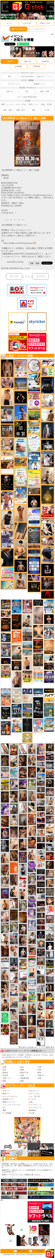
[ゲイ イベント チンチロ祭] (38, 674)
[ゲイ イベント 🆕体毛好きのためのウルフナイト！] (49, 892)
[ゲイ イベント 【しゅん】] (5, 990)
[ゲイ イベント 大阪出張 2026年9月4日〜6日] (41, 1023)
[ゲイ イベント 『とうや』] (22, 952)
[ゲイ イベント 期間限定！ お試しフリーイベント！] (34, 491)
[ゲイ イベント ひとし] (14, 832)
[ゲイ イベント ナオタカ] (49, 901)
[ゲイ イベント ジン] (7, 444)
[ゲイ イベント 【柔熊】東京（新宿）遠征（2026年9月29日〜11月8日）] (41, 1041)
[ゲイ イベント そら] (22, 773)
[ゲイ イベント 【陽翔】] (32, 760)
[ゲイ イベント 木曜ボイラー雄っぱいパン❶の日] (7, 500)
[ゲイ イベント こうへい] (5, 939)
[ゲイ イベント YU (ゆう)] (20, 566)
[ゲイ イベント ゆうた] (47, 476)
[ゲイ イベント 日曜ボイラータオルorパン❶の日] (49, 838)
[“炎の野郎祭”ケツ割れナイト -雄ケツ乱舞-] (27, 122)
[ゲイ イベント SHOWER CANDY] (49, 677)
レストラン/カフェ (10, 1096)
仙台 (22, 1067)
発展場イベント (40, 84)
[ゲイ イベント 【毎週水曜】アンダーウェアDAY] (41, 758)
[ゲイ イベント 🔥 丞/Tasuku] (41, 909)
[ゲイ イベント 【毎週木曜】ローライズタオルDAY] (47, 595)
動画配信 (32, 1110)
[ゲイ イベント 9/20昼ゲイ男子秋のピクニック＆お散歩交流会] (5, 928)
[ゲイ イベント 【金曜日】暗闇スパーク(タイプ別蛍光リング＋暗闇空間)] (6, 604)
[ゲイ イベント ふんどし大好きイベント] (41, 979)
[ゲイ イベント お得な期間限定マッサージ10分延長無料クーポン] (47, 527)
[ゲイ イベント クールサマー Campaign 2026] (34, 382)
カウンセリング (35, 1107)
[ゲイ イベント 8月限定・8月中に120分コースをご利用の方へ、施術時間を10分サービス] (34, 443)
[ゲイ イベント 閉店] (16, 696)
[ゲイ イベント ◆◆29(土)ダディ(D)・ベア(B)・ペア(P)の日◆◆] (49, 987)
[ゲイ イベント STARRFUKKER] (5, 833)
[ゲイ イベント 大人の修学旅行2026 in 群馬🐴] (6, 697)
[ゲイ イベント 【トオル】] (22, 820)
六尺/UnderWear (27, 76)
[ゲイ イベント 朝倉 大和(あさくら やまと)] (7, 383)
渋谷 (39, 1070)
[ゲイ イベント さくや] (22, 749)
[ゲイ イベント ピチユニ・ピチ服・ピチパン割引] (14, 939)
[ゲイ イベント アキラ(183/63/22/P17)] (49, 937)
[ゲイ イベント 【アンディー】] (41, 858)
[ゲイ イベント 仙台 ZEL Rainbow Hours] (32, 962)
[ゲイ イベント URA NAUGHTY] (34, 538)
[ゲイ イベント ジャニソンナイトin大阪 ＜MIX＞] (22, 857)
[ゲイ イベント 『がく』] (22, 929)
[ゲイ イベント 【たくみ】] (22, 986)
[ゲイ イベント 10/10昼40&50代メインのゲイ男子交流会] (22, 905)
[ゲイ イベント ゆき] (5, 749)
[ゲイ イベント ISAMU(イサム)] (34, 501)
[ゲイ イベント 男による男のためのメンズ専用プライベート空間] (34, 565)
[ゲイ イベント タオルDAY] (38, 603)
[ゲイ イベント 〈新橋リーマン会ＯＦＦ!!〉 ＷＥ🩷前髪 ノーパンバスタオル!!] (5, 773)
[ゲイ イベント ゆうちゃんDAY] (34, 461)
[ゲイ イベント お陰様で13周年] (34, 415)
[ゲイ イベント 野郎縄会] (32, 819)
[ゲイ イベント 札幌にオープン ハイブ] (49, 695)
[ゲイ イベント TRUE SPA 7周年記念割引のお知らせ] (20, 447)
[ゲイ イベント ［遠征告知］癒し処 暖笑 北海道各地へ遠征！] (20, 549)
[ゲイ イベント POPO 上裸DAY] (32, 997)
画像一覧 (27, 61)
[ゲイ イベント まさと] (5, 797)
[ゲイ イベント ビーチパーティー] (27, 710)
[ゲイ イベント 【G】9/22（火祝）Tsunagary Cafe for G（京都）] (41, 764)
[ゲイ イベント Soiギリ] (32, 950)
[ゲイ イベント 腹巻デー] (32, 925)
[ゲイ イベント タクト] (16, 679)
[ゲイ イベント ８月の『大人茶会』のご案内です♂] (38, 660)
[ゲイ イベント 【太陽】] (32, 796)
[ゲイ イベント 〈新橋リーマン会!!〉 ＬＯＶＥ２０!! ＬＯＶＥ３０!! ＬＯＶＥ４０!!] (6, 650)
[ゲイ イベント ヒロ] (49, 801)
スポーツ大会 (20, 104)
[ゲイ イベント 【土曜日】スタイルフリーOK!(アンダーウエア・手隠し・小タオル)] (49, 792)
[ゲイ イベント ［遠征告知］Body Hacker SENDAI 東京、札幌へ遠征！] (5, 1005)
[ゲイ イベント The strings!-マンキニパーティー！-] (41, 865)
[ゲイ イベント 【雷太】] (5, 858)
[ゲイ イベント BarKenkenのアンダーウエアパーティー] (5, 893)
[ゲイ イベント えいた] (22, 832)
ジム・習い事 (34, 1096)
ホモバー (6, 1091)
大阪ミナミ (7, 1078)
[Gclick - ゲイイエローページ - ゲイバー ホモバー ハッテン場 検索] (27, 6)
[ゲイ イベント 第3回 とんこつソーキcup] (49, 725)
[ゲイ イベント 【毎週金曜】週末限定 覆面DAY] (6, 661)
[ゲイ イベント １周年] (6, 713)
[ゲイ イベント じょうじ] (14, 880)
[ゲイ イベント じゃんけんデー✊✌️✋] (34, 478)
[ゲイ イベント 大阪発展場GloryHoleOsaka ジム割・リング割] (49, 964)
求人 (27, 91)
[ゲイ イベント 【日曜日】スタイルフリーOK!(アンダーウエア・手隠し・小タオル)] (49, 919)
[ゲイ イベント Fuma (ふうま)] (47, 570)
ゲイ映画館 (7, 1113)
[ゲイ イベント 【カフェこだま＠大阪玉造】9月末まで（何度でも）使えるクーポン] (20, 495)
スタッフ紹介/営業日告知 (27, 97)
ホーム (9, 23)
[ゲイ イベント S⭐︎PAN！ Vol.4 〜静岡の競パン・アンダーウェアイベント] (5, 963)
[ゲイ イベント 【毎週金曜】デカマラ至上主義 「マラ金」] (6, 613)
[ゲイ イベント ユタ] (41, 1032)
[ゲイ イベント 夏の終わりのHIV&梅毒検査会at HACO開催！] (38, 726)
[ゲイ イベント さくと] (27, 621)
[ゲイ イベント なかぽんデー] (47, 494)
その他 (46, 110)
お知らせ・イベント (45, 76)
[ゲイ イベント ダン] (32, 843)
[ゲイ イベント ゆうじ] (22, 796)
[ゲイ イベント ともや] (49, 1014)
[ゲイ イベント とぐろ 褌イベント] (32, 866)
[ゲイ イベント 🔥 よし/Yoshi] (41, 839)
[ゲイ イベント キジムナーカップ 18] (49, 710)
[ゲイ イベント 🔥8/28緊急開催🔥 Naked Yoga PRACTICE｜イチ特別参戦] (16, 622)
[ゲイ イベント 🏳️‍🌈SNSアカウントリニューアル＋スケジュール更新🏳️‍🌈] (47, 415)
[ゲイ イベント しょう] (14, 903)
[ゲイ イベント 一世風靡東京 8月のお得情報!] (47, 555)
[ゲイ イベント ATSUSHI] (47, 363)
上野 (39, 1067)
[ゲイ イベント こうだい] (22, 761)
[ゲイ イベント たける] (22, 917)
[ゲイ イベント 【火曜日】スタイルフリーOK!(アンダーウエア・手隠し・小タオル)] (41, 961)
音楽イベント (33, 104)
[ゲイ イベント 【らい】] (14, 1014)
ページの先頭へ (38, 1251)
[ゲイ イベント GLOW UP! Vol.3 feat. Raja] (22, 997)
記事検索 (36, 66)
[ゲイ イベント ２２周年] (16, 725)
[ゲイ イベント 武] (16, 665)
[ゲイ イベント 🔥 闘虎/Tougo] (14, 749)
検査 (33, 110)
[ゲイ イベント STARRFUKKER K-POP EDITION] (5, 809)
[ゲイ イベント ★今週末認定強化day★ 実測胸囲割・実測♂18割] (38, 646)
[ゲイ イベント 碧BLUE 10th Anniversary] (47, 385)
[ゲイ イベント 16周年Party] (49, 606)
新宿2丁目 (24, 1073)
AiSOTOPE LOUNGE (15, 262)
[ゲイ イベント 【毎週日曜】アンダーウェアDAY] (41, 878)
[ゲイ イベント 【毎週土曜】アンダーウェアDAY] (41, 826)
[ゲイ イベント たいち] (14, 978)
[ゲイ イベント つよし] (5, 761)
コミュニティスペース (11, 1105)
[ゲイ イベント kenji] (7, 557)
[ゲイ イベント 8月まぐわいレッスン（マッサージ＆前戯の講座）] (49, 972)
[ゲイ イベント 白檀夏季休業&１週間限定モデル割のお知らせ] (14, 990)
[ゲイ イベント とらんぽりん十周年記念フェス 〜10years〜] (5, 785)
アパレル (32, 1099)
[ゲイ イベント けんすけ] (32, 772)
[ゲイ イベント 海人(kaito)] (38, 615)
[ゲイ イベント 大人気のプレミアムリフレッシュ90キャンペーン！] (34, 578)
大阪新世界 (24, 1078)
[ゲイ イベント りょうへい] (22, 1020)
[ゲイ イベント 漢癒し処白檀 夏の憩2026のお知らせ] (47, 401)
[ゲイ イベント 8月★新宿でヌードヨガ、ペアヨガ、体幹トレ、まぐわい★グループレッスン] (49, 928)
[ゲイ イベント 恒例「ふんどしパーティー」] (32, 1032)
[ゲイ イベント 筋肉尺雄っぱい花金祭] (27, 676)
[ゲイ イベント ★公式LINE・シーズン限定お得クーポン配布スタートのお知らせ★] (7, 574)
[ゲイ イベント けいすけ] (14, 856)
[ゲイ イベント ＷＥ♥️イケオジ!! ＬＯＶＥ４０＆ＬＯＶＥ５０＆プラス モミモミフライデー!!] (14, 784)
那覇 (22, 1081)
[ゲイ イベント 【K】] (32, 831)
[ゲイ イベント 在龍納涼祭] (49, 632)
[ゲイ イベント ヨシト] (49, 996)
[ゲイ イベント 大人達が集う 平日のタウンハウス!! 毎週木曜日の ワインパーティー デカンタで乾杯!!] (34, 401)
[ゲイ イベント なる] (49, 810)
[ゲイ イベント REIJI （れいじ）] (49, 946)
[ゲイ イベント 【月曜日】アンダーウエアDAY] (49, 874)
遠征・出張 (44, 91)
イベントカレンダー (36, 29)
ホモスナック (34, 1091)
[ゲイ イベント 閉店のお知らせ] (27, 695)
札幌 (4, 1067)
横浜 (39, 1073)
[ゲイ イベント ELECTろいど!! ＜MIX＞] (16, 606)
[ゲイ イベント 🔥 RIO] (14, 809)
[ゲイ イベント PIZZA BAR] (6, 625)
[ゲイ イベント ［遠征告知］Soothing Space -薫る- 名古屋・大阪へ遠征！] (22, 870)
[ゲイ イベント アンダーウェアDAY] (41, 872)
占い (4, 1107)
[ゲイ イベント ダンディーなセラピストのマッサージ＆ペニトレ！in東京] (49, 955)
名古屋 (5, 1075)
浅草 (4, 1070)
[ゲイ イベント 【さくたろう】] (32, 807)
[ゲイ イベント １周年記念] (20, 531)
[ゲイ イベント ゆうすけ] (7, 397)
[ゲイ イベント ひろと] (22, 894)
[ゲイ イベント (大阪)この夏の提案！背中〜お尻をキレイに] (47, 459)
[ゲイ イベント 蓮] (49, 783)
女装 (31, 1102)
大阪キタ (41, 1075)
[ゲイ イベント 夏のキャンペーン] (20, 476)
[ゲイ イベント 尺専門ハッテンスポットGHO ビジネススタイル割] (6, 637)
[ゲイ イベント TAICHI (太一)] (41, 934)
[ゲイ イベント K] (20, 581)
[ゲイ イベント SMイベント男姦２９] (41, 846)
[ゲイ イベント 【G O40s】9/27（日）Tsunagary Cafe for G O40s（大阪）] (41, 852)
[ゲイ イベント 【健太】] (14, 892)
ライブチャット (35, 1105)
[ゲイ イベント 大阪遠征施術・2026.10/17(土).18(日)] (49, 829)
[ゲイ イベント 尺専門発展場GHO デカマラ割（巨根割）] (47, 511)
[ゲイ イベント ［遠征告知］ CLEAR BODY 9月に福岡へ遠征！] (22, 845)
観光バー (6, 1094)
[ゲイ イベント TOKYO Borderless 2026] (20, 368)
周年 (9, 76)
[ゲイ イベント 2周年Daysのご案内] (20, 429)
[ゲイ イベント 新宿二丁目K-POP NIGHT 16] (27, 649)
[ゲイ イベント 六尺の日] (41, 809)
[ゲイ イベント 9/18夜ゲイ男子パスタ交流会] (14, 927)
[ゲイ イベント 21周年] (6, 728)
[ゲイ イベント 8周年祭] (27, 737)
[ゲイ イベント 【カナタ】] (14, 844)
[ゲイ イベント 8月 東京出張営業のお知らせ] (20, 412)
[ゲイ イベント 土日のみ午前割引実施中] (49, 658)
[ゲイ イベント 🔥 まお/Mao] (41, 789)
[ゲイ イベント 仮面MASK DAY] (47, 445)
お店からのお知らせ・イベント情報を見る (37, 1047)
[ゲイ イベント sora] (38, 631)
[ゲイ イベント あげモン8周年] (16, 637)
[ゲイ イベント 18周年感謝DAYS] (38, 692)
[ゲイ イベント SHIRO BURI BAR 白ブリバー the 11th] (22, 975)
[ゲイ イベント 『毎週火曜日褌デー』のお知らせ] (14, 951)
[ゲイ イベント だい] (7, 368)
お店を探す (27, 23)
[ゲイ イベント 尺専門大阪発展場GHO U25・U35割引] (49, 1005)
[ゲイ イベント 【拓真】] (32, 855)
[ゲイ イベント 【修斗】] (5, 975)
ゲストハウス (34, 1094)
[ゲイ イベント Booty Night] (22, 882)
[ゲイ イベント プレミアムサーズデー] (34, 365)
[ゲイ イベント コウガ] (16, 652)
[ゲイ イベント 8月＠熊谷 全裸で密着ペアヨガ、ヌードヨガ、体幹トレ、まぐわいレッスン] (20, 384)
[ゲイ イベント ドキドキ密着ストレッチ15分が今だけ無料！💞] (7, 482)
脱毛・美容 (7, 110)
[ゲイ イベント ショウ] (41, 1006)
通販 (4, 1110)
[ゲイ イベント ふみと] (5, 821)
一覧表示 (9, 61)
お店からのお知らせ (18, 29)
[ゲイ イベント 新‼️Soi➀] (6, 671)
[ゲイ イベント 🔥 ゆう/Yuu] (22, 1033)
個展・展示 (20, 110)
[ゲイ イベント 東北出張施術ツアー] (32, 985)
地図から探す (45, 23)
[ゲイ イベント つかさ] (22, 808)
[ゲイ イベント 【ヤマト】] (49, 883)
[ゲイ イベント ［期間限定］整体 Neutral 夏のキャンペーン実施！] (7, 520)
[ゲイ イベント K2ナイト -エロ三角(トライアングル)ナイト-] (41, 927)
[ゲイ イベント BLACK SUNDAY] (5, 846)
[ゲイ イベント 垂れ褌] (32, 784)
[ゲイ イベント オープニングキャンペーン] (34, 587)
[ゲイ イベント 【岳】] (32, 749)
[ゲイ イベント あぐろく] (49, 910)
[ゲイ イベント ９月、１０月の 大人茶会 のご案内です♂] (5, 882)
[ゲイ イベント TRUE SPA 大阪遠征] (47, 371)
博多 (4, 1081)
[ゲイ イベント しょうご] (20, 513)
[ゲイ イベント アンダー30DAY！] (49, 647)
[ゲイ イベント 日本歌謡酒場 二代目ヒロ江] (22, 964)
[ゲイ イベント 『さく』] (47, 430)
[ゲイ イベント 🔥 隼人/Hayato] (41, 770)
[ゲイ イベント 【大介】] (41, 891)
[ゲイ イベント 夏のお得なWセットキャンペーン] (34, 427)
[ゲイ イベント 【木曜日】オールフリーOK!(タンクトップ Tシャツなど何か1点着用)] (7, 431)
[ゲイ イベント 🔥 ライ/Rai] (41, 922)
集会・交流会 (47, 104)
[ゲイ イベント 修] (47, 583)
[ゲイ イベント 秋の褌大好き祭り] (14, 868)
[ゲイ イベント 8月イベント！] (34, 552)
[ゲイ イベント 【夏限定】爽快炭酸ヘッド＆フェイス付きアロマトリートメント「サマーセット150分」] (7, 585)
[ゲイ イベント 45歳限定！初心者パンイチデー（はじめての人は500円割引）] (49, 774)
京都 (22, 1075)
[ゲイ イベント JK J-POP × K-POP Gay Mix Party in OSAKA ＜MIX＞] (32, 913)
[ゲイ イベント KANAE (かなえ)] (20, 397)
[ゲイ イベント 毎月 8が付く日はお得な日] (49, 666)
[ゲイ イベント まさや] (14, 761)
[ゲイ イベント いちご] (14, 1026)
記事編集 (18, 66)
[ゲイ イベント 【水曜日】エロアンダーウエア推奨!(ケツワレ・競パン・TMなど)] (49, 819)
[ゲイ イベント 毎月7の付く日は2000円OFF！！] (7, 453)
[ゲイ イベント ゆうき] (22, 1009)
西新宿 (5, 1073)
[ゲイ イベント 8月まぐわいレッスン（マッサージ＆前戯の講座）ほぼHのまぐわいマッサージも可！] (41, 802)
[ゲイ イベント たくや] (5, 905)
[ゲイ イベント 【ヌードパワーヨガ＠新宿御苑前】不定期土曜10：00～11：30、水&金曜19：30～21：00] (27, 634)
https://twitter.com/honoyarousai (18, 243)
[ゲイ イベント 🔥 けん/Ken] (41, 915)
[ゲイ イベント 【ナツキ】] (22, 940)
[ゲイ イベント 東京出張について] (41, 776)
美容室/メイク (8, 1099)
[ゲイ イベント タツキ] (14, 964)
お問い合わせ (22, 1251)
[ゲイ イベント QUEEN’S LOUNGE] (22, 784)
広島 (39, 1078)
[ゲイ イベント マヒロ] (41, 943)
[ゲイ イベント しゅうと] (27, 663)
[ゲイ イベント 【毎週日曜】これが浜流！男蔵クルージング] (41, 783)
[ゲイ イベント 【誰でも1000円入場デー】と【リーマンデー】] (20, 462)
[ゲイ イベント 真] (49, 865)
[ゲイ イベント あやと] (5, 870)
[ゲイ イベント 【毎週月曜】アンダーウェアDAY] (41, 820)
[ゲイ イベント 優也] (41, 997)
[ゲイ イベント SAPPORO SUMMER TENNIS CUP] (16, 711)
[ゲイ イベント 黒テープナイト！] (49, 756)
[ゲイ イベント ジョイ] (49, 765)
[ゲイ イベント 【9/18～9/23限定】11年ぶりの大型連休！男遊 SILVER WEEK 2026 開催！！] (49, 1033)
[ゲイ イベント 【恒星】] (32, 890)
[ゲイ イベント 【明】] (32, 1009)
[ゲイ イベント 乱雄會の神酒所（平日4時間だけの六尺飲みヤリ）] (7, 539)
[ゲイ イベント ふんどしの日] (14, 915)
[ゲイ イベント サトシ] (49, 847)
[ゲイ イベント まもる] (14, 797)
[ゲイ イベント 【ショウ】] (14, 820)
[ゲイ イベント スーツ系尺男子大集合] (41, 884)
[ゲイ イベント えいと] (41, 833)
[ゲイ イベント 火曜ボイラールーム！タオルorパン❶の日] (5, 1029)
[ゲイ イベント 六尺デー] (41, 988)
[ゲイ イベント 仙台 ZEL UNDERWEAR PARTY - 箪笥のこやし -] (14, 1002)
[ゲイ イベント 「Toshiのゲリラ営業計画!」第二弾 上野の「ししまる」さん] (14, 773)
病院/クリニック (9, 1102)
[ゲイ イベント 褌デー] (27, 606)
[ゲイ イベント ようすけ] (41, 814)
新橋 (22, 1070)
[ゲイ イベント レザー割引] (41, 952)
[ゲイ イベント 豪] (49, 747)
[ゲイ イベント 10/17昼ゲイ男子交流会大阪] (32, 878)
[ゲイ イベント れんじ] (14, 1039)
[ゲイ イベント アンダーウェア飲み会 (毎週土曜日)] (49, 979)
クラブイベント (14, 84)
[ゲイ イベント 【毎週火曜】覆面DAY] (41, 903)
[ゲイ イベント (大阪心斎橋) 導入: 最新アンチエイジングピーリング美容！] (7, 415)
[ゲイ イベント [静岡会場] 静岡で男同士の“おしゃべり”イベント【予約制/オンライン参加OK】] (5, 1018)
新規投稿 (45, 61)
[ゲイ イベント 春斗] (5, 951)
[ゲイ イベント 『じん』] (32, 1020)
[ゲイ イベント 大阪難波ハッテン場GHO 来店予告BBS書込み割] (49, 856)
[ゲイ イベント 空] (32, 973)
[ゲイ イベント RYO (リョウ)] (49, 619)
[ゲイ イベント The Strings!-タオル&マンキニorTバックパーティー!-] (41, 897)
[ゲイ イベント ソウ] (49, 1024)
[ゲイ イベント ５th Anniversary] (34, 517)
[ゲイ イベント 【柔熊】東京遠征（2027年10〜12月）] (41, 970)
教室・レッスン (7, 104)
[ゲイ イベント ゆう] (5, 916)
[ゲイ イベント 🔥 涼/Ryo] (41, 796)
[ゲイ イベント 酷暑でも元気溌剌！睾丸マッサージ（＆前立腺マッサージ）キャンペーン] (7, 465)
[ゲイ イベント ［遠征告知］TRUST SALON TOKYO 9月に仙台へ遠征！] (32, 938)
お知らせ (9, 91)
